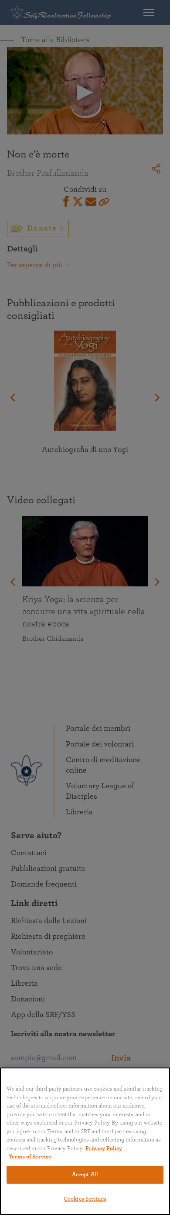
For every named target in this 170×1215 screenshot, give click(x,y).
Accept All (85, 1175)
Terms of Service (30, 1157)
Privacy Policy (103, 1148)
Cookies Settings (85, 1199)
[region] (85, 1141)
